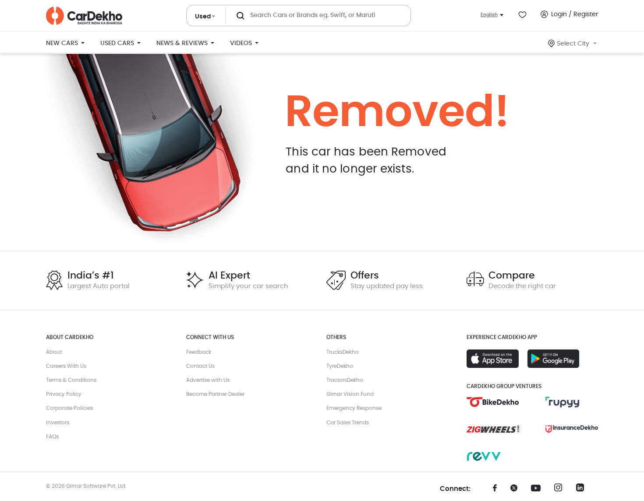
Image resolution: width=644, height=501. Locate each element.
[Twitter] (517, 490)
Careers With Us (66, 366)
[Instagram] (560, 490)
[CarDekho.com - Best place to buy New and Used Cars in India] (84, 16)
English (489, 14)
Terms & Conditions (71, 380)
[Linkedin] (582, 490)
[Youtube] (538, 488)
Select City (573, 44)
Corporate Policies (69, 408)
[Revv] (493, 456)
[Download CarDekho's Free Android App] (553, 358)
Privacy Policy (63, 394)
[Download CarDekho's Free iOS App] (493, 358)
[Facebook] (495, 490)
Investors (57, 422)
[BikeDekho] (493, 402)
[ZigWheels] (493, 429)
